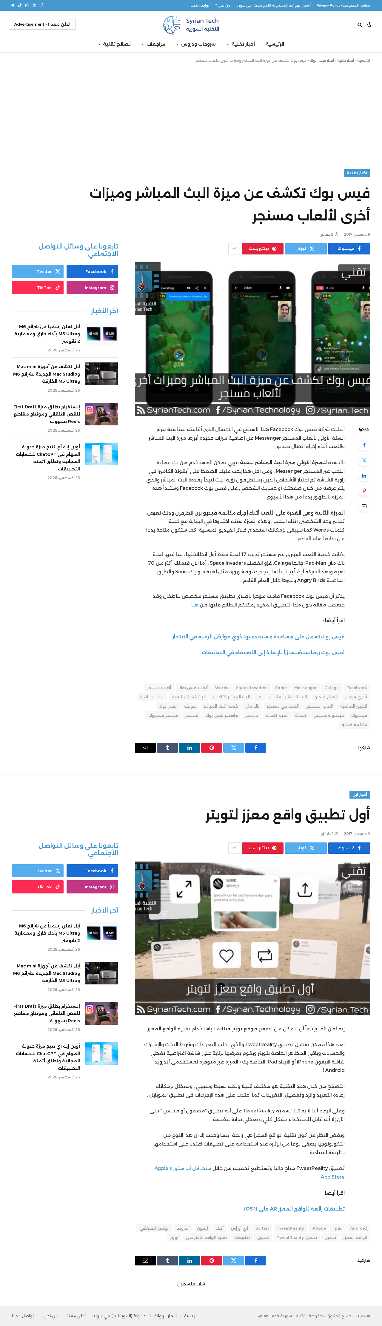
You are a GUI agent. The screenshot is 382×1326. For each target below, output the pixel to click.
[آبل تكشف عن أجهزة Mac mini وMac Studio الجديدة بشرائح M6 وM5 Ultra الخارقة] (101, 373)
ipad (338, 1228)
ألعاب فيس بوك (193, 687)
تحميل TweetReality (297, 1237)
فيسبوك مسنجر (329, 715)
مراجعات (156, 44)
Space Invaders (252, 687)
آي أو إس (239, 1228)
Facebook (356, 687)
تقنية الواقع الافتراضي (206, 1237)
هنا (194, 605)
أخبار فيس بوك (322, 60)
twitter (262, 1228)
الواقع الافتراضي (154, 1228)
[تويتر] (364, 460)
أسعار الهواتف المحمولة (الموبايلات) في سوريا (274, 5)
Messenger (305, 687)
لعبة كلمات (276, 715)
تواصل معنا (200, 5)
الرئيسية (275, 44)
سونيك (190, 706)
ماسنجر (251, 715)
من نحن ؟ (223, 5)
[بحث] (360, 24)
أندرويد (183, 1228)
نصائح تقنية (117, 44)
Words (222, 687)
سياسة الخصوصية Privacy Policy (343, 5)
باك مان (252, 706)
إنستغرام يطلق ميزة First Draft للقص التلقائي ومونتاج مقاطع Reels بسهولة (46, 414)
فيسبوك (359, 715)
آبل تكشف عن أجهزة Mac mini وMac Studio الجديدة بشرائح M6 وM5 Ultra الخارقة (46, 374)
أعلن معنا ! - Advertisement (42, 24)
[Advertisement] (191, 115)
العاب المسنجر (319, 706)
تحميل (330, 1237)
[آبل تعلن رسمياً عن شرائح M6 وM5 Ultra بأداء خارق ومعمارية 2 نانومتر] (101, 333)
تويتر (174, 1237)
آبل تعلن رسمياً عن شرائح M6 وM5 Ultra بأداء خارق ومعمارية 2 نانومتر (47, 334)
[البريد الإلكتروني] (364, 506)
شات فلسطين (191, 1284)
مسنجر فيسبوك (163, 715)
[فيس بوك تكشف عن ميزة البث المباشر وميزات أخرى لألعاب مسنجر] (252, 339)
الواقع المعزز (355, 1237)
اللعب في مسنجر (283, 706)
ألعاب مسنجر (159, 687)
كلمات (301, 715)
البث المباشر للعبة (189, 696)
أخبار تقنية (243, 44)
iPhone (319, 1228)
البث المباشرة (152, 696)
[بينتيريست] (364, 491)
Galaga (331, 687)
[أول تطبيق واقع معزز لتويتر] (252, 938)
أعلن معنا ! (75, 1315)
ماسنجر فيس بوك (221, 715)
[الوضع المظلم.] (369, 24)
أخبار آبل (359, 794)
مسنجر (191, 715)
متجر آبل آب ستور (192, 1168)
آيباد (219, 1228)
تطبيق (263, 1237)
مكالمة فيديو (354, 724)
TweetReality (290, 1228)
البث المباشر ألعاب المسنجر (282, 696)
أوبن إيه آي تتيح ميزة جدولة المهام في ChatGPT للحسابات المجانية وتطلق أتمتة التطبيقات (48, 458)
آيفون (202, 1228)
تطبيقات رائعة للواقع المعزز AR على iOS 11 (294, 1209)
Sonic (281, 687)
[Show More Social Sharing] (234, 248)
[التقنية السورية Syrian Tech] (191, 24)
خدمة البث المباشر (221, 706)
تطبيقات (242, 1237)
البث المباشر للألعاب (231, 696)
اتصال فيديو (326, 696)
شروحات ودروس (198, 44)
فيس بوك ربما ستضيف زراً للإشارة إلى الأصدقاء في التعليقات (273, 652)
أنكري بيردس (356, 696)
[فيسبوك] (364, 445)
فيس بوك (168, 706)
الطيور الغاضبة (353, 706)
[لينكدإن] (364, 475)
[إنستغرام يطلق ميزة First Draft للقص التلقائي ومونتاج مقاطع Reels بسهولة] (101, 414)
